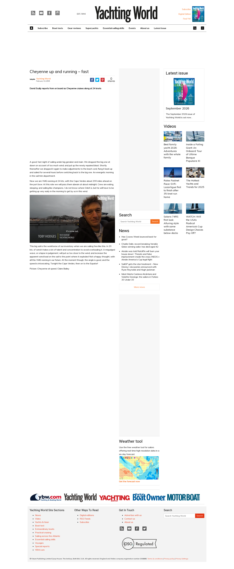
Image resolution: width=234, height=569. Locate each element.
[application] (72, 219)
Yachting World (43, 78)
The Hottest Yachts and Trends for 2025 (195, 184)
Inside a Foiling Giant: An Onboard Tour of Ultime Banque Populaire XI (194, 152)
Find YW (187, 19)
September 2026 (177, 108)
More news (139, 287)
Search (155, 221)
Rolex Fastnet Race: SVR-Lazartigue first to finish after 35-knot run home (172, 188)
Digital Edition (184, 14)
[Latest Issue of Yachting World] (198, 14)
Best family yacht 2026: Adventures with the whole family (172, 151)
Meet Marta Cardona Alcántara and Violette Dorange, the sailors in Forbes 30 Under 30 (139, 277)
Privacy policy (169, 559)
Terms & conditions (155, 559)
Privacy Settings (182, 559)
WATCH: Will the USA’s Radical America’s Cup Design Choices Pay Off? (194, 225)
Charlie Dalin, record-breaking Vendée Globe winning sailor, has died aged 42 (139, 245)
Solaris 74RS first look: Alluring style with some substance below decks (171, 225)
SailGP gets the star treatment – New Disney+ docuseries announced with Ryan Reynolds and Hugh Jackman (139, 267)
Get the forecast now (129, 481)
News (124, 230)
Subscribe (186, 9)
